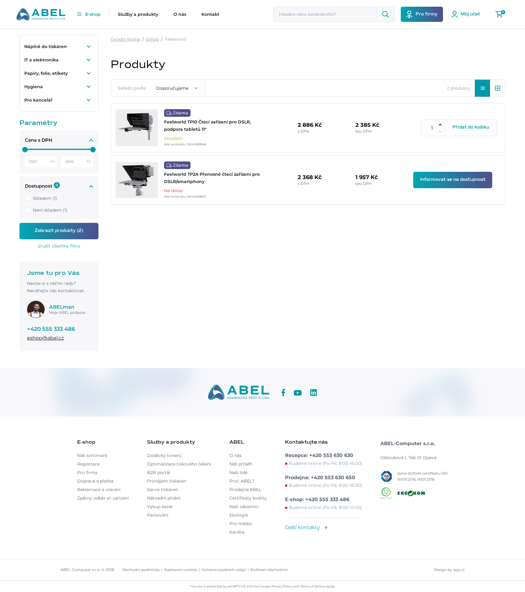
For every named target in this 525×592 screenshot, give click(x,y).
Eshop (152, 39)
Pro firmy (87, 472)
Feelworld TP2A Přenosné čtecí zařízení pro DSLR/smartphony (212, 177)
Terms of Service (312, 586)
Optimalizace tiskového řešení (179, 464)
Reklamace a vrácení (99, 489)
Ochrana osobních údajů (223, 569)
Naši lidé (238, 472)
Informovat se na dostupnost (453, 180)
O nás (179, 14)
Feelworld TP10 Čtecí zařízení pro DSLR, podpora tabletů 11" (207, 125)
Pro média (240, 523)
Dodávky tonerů (164, 455)
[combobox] (177, 88)
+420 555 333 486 (51, 329)
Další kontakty (303, 527)
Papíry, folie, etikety (46, 73)
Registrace (88, 464)
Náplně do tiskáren (45, 46)
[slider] (25, 149)
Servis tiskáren (162, 489)
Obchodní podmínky (141, 569)
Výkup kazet (160, 506)
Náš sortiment (92, 455)
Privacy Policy (281, 586)
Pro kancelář (38, 100)
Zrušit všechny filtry (59, 246)
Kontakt (210, 14)
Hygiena (33, 86)
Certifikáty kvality (248, 498)
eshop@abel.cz (45, 338)
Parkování (157, 515)
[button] (482, 88)
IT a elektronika (41, 60)
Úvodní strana (125, 39)
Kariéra (236, 532)
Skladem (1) (45, 198)
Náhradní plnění (163, 498)
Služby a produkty (138, 14)
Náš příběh (240, 464)
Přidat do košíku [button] (470, 127)
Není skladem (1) (50, 210)
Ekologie (238, 515)
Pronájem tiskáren (166, 481)
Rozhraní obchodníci (269, 569)
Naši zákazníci (244, 506)
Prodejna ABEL (245, 489)
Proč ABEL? (241, 481)
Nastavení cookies (180, 569)
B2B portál (158, 472)
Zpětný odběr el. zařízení (103, 498)
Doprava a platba (95, 481)
